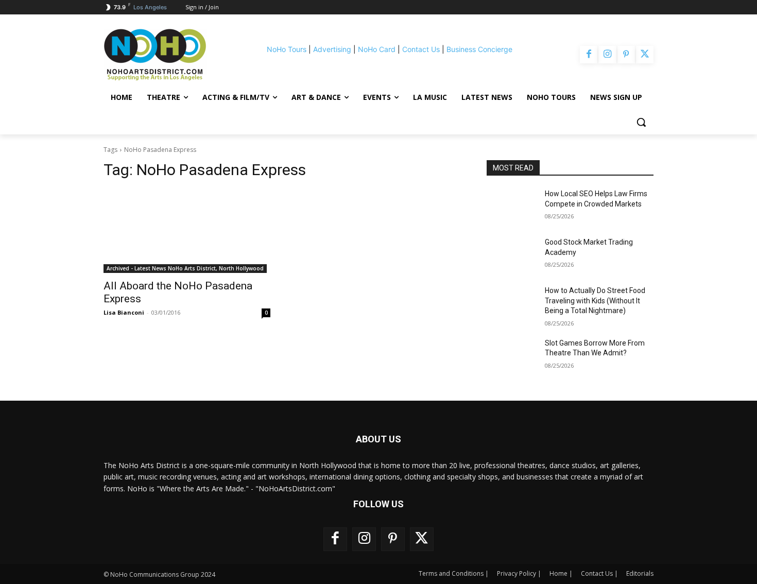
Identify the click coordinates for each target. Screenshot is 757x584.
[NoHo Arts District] (169, 54)
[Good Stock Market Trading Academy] (512, 254)
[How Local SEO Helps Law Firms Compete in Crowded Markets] (512, 206)
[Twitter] (644, 54)
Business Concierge (479, 49)
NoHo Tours (286, 49)
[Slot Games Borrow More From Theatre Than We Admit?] (512, 355)
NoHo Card (376, 49)
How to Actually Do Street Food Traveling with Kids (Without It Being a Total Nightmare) (595, 300)
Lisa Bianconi (124, 312)
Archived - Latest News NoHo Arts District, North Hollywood (185, 268)
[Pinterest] (626, 54)
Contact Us (421, 49)
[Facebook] (588, 54)
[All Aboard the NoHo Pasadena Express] (187, 231)
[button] (641, 122)
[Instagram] (607, 54)
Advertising (332, 49)
